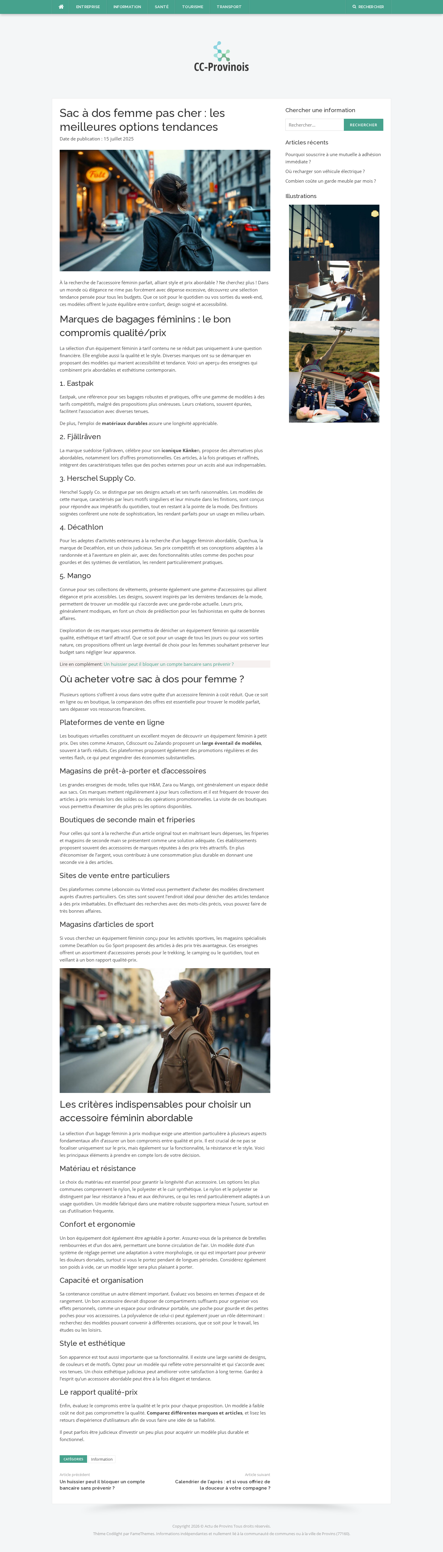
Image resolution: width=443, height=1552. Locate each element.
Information (127, 7)
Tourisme (192, 7)
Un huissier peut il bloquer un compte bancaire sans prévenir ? (169, 664)
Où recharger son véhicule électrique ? (325, 171)
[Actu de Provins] (221, 55)
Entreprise (88, 7)
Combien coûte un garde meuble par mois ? (330, 181)
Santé (161, 7)
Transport (229, 7)
